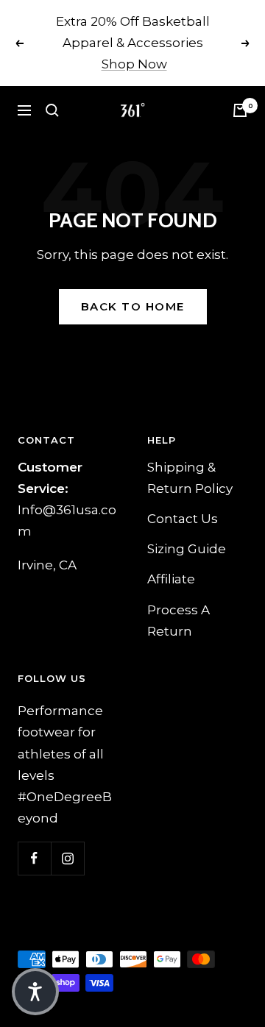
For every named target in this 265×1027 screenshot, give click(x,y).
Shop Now (134, 64)
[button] (35, 991)
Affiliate (171, 579)
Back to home (133, 306)
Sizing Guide (186, 548)
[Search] (52, 110)
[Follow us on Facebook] (34, 858)
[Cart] (240, 110)
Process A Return (178, 621)
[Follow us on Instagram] (67, 858)
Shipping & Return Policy (190, 478)
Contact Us (182, 518)
